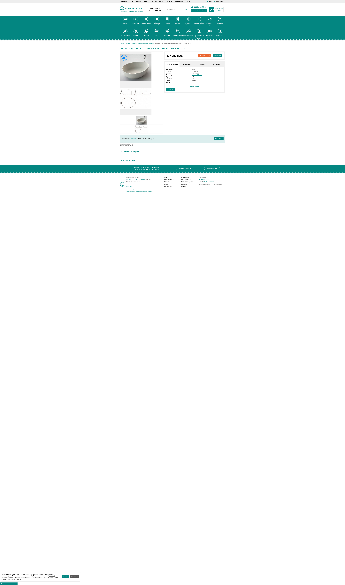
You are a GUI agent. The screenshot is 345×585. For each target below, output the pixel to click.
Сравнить (170, 89)
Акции (131, 1)
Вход (210, 1)
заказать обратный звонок (198, 10)
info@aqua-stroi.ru (208, 182)
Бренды (146, 1)
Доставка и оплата (157, 1)
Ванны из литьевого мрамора (146, 43)
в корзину (218, 138)
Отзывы (166, 184)
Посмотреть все (194, 86)
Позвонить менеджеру (185, 168)
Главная (122, 43)
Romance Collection (197, 75)
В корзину (217, 56)
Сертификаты (178, 1)
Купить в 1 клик (204, 56)
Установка (167, 182)
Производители (186, 179)
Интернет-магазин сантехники (135, 179)
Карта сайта (129, 186)
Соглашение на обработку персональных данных (139, 191)
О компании (123, 1)
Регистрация (219, 1)
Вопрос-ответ (168, 186)
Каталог (138, 1)
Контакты (169, 1)
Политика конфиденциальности (134, 189)
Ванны (134, 43)
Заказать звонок (212, 168)
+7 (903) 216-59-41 (199, 7)
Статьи (188, 1)
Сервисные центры (187, 182)
